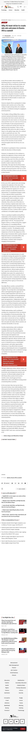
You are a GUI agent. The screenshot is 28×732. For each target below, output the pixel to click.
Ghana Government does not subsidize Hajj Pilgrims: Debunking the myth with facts (9, 622)
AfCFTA (21, 650)
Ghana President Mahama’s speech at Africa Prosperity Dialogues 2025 (8, 650)
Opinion (9, 477)
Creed (21, 622)
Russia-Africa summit (16, 477)
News (21, 623)
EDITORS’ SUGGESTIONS (8, 439)
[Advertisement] (14, 15)
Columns (4, 22)
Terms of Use (9, 729)
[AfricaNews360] (8, 6)
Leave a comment (22, 488)
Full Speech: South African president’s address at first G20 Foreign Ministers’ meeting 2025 (9, 631)
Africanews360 (8, 35)
